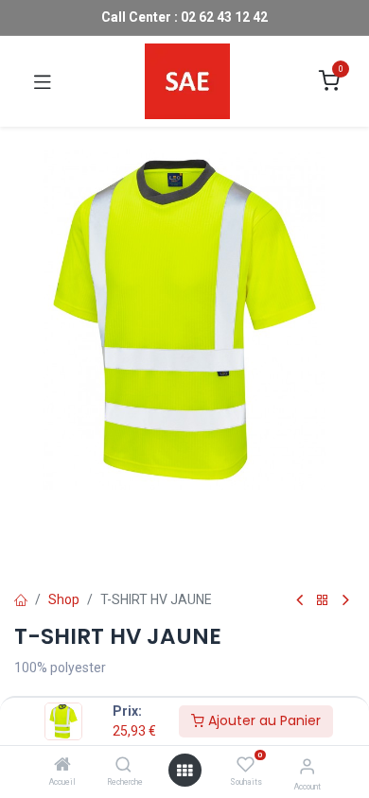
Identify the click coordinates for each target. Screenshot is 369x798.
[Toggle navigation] (42, 81)
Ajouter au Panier (262, 720)
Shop (63, 599)
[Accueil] (62, 765)
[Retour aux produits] (322, 601)
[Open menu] (184, 770)
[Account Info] (307, 766)
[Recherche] (123, 765)
